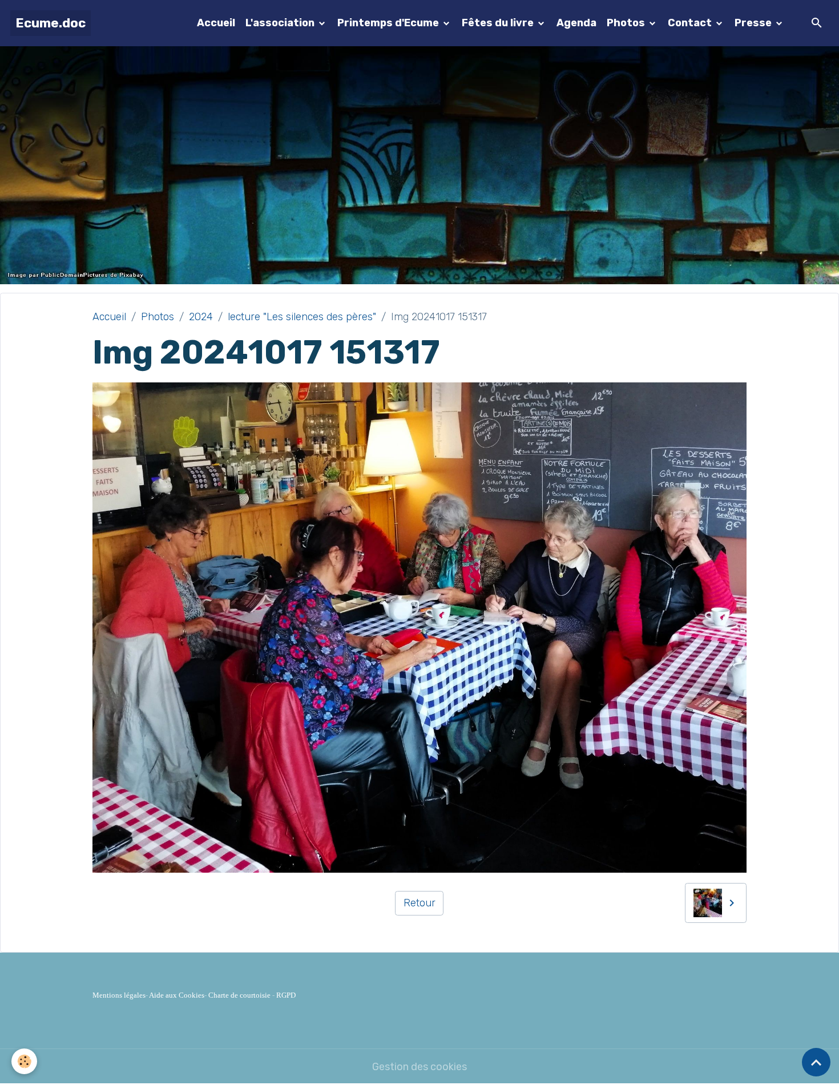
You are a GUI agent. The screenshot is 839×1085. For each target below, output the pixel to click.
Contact (691, 23)
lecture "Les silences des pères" (302, 316)
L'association (281, 23)
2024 (201, 316)
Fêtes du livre (499, 23)
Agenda (576, 23)
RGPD (286, 995)
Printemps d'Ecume (389, 23)
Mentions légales (119, 995)
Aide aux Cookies (176, 995)
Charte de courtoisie (239, 995)
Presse (754, 23)
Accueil (216, 23)
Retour (419, 903)
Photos (627, 23)
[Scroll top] (816, 1062)
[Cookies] (24, 1061)
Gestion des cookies (419, 1066)
